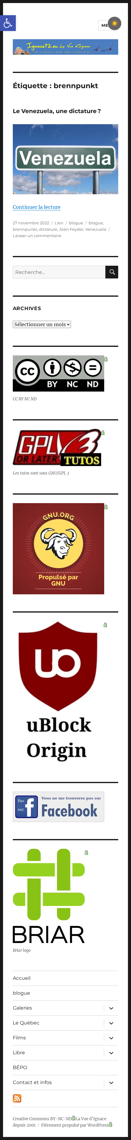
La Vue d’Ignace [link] (91, 1118)
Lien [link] (59, 222)
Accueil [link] (21, 978)
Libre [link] (19, 1052)
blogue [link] (76, 222)
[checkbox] (114, 23)
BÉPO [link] (20, 1067)
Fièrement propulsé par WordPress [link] (75, 1125)
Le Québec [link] (26, 1023)
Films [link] (19, 1038)
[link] (8, 23)
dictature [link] (48, 229)
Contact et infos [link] (32, 1082)
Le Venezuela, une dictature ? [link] (57, 111)
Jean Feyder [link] (71, 229)
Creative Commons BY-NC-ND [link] (42, 1118)
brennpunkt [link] (25, 229)
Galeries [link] (22, 1008)
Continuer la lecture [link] (37, 207)
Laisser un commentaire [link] (37, 235)
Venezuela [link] (95, 229)
